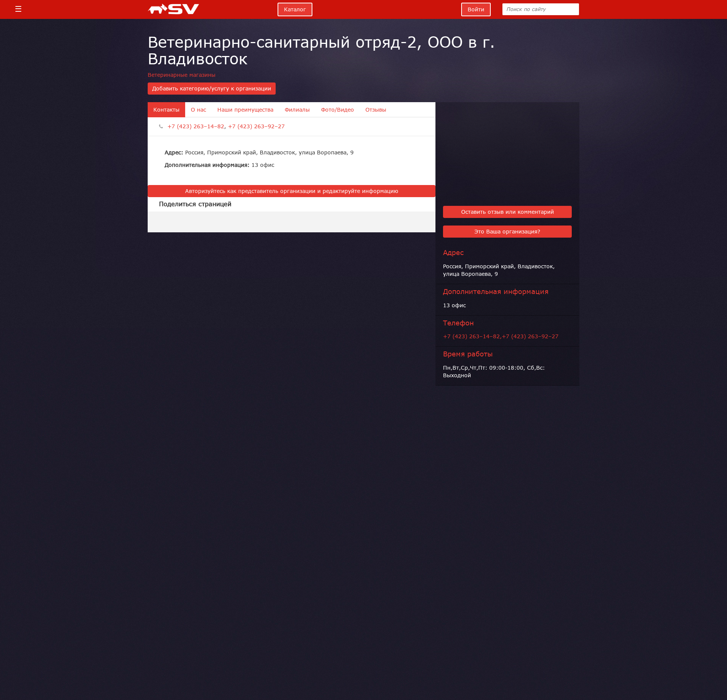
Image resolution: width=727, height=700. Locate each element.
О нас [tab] (198, 109)
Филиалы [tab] (297, 109)
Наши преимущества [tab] (245, 109)
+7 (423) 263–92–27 (256, 126)
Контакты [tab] (166, 109)
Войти (476, 9)
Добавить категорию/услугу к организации (211, 88)
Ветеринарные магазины (181, 75)
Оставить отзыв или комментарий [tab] (507, 211)
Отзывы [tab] (375, 109)
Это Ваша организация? (507, 231)
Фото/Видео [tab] (337, 109)
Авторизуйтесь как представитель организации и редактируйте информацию (291, 191)
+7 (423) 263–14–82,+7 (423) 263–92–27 (501, 336)
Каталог (295, 9)
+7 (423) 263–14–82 (195, 126)
